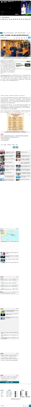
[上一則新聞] (28, 33)
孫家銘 (3, 37)
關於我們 (7, 391)
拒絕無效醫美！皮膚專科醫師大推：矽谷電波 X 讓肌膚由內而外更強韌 (25, 159)
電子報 (2, 395)
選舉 (28, 19)
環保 (23, 19)
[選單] (0, 17)
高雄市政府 (2, 75)
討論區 (2, 391)
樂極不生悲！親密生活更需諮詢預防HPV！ (10, 159)
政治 (1, 19)
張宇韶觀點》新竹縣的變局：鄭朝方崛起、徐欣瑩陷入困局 (14, 95)
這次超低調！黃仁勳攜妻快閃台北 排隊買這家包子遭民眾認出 (10, 156)
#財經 (2, 144)
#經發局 (13, 144)
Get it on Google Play (22, 396)
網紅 (15, 19)
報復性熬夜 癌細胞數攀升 (8, 162)
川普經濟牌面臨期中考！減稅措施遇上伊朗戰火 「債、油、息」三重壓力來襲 (10, 153)
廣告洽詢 (10, 396)
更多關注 (22, 390)
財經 (5, 19)
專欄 (25, 19)
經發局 (5, 75)
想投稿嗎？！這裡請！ (9, 382)
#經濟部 (5, 144)
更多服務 (9, 390)
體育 (17, 19)
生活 (11, 19)
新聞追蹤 (2, 396)
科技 (19, 19)
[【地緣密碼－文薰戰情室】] (26, 8)
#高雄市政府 (9, 144)
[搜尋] (30, 17)
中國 (9, 19)
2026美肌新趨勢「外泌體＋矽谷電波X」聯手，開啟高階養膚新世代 (25, 170)
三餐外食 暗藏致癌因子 (8, 172)
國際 (3, 19)
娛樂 (13, 19)
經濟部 (2, 61)
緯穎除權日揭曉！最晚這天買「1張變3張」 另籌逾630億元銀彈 (9, 180)
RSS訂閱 (10, 391)
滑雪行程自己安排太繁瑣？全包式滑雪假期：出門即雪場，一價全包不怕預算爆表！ (25, 166)
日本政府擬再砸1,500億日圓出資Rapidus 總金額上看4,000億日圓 (25, 173)
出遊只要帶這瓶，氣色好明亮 (25, 179)
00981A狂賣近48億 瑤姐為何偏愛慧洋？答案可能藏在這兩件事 (10, 176)
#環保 (16, 144)
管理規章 (10, 395)
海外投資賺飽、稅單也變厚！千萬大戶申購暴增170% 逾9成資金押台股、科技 (10, 166)
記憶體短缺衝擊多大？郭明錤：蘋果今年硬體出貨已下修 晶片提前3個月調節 (25, 156)
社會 (7, 19)
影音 (30, 19)
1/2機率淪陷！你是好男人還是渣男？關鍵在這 (9, 169)
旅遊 (21, 19)
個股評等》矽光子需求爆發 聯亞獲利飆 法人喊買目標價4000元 (25, 163)
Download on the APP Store (28, 396)
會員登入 (7, 396)
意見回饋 (7, 395)
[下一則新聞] (29, 33)
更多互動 (2, 390)
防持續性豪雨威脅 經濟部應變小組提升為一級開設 (25, 176)
